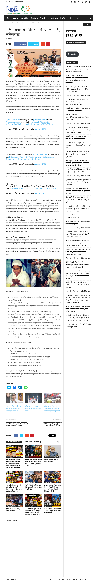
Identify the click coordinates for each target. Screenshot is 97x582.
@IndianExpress (48, 157)
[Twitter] (86, 2)
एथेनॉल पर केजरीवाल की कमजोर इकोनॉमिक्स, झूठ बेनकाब (75, 216)
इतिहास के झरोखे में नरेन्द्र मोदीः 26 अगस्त (51, 460)
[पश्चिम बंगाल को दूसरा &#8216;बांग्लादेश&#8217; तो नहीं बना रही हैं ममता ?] (33, 398)
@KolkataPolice (13, 120)
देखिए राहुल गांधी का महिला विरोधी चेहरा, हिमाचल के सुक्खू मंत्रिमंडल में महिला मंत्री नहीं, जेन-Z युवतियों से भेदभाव (77, 163)
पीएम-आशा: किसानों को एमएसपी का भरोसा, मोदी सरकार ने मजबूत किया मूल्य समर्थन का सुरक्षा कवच (78, 154)
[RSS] (82, 2)
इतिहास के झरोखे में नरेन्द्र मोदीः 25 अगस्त (13, 509)
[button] (89, 18)
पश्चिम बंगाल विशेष (10, 25)
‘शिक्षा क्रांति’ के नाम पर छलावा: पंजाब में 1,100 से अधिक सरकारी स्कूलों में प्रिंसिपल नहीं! (78, 199)
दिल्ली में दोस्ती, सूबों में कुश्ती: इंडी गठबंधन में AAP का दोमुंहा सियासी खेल (33, 487)
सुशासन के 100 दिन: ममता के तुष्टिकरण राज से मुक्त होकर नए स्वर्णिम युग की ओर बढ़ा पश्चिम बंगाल (78, 182)
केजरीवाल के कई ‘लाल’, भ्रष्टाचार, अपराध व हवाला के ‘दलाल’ (17, 424)
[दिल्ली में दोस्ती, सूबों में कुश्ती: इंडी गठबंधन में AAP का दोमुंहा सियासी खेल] (33, 477)
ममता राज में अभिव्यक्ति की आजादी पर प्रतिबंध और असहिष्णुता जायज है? (13, 408)
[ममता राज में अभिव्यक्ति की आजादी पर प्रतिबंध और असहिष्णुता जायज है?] (14, 398)
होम (8, 18)
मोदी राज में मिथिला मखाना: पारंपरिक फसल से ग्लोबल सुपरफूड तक (78, 222)
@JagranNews (11, 159)
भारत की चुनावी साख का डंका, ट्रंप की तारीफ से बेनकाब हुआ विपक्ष (78, 325)
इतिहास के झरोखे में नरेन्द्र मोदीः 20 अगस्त (78, 258)
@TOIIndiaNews (34, 157)
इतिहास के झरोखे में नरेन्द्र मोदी (38, 18)
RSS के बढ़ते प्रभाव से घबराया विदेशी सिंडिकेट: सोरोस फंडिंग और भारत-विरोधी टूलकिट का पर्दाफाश (33, 462)
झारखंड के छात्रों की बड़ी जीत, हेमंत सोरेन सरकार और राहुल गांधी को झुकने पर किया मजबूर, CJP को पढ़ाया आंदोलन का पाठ (77, 317)
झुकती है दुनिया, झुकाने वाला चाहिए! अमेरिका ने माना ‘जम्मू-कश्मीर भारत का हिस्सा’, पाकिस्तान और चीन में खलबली (78, 251)
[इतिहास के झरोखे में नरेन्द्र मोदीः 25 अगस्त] (14, 500)
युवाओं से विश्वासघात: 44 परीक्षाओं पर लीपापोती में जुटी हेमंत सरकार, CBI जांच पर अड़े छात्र (78, 284)
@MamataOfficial (40, 120)
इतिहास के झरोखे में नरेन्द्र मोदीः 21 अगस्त (78, 228)
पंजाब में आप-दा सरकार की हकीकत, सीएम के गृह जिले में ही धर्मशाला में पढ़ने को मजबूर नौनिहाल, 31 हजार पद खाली (78, 69)
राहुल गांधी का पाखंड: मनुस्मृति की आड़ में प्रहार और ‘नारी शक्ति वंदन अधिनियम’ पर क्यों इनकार (78, 145)
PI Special (14, 18)
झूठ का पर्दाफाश (48, 506)
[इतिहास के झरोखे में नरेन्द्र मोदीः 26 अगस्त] (52, 451)
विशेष (71, 18)
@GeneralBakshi (12, 124)
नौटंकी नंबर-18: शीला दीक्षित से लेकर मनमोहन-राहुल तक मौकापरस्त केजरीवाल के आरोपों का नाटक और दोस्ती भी (77, 264)
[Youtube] (89, 2)
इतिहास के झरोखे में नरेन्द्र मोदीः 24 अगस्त (78, 176)
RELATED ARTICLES (14, 442)
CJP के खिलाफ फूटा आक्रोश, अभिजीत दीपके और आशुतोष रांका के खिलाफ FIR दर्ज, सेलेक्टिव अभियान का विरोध (33, 511)
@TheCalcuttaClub (13, 122)
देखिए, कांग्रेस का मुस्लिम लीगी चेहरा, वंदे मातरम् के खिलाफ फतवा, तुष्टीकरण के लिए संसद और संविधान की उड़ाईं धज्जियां (77, 243)
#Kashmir (35, 122)
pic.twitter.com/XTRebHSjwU (28, 159)
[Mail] (78, 2)
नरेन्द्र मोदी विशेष (24, 18)
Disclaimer (61, 579)
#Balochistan (44, 122)
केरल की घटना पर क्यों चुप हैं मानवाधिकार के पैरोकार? (52, 424)
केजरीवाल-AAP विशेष (30, 482)
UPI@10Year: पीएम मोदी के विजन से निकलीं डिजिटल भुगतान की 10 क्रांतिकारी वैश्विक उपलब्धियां (52, 488)
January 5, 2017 (40, 193)
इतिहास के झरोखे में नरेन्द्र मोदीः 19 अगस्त (78, 291)
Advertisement (72, 579)
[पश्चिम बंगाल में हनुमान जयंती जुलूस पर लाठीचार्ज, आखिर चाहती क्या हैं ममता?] (52, 398)
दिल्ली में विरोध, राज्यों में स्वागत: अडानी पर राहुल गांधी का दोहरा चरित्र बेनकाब (52, 510)
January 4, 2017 (40, 129)
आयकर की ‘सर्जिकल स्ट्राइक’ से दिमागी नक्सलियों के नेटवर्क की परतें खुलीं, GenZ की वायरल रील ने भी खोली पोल (78, 234)
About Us (52, 579)
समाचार (17, 25)
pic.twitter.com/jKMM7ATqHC (45, 188)
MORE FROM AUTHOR (31, 442)
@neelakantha (24, 124)
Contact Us (82, 579)
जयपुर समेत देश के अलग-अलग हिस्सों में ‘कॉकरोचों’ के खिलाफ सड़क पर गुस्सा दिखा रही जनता (78, 191)
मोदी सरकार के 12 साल (52, 18)
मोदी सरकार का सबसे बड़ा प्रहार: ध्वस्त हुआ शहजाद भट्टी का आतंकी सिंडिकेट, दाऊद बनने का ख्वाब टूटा (78, 308)
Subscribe (72, 54)
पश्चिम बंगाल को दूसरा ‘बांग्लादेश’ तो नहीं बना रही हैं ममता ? (33, 408)
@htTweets (23, 157)
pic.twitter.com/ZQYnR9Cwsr (41, 124)
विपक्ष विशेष (62, 18)
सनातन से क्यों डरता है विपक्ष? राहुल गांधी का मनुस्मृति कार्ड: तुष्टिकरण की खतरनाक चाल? (78, 170)
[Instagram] (75, 2)
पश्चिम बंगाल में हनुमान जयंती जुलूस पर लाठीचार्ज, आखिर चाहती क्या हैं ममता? (52, 408)
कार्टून (78, 18)
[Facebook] (71, 2)
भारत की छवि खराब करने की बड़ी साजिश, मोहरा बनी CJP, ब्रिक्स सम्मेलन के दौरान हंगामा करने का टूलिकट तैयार (14, 488)
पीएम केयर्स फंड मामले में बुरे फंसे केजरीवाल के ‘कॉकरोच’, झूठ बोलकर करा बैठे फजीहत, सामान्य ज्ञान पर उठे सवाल (78, 208)
